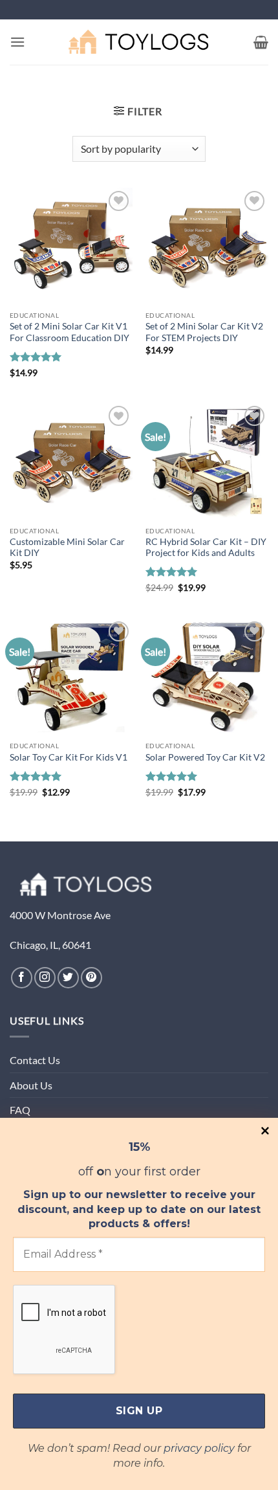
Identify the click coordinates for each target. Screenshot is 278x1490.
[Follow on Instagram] (45, 977)
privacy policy (199, 1448)
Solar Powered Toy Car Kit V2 (205, 757)
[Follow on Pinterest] (91, 977)
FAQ (20, 1110)
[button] (17, 42)
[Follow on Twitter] (68, 977)
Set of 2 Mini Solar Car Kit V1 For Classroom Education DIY (69, 332)
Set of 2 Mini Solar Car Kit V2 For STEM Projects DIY (204, 332)
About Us (31, 1085)
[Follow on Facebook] (21, 977)
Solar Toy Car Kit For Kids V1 (68, 757)
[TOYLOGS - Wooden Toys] (139, 41)
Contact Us (35, 1060)
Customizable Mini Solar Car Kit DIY (67, 548)
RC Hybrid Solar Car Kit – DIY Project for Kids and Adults (205, 548)
